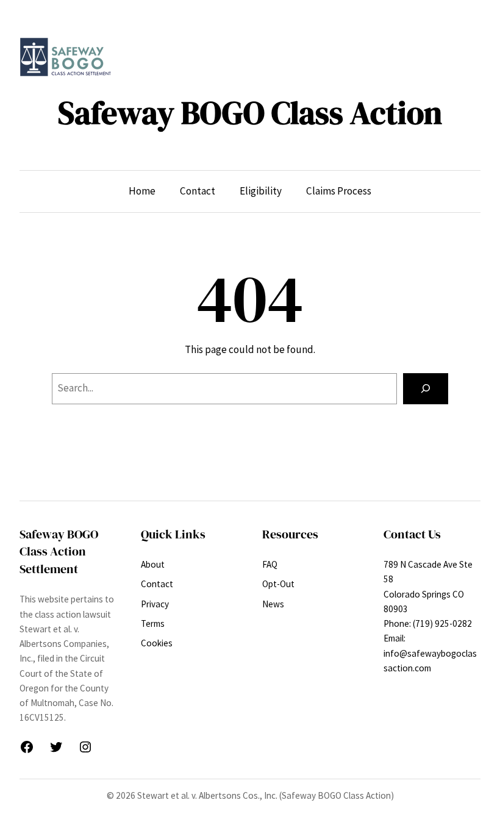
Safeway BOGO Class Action (250, 112)
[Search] (425, 388)
